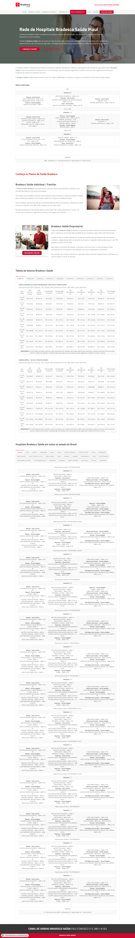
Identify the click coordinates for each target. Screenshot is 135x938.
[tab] (20, 278)
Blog (89, 12)
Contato (96, 12)
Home (24, 12)
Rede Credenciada (77, 12)
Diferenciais (63, 12)
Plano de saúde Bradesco (25, 188)
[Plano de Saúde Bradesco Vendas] (23, 5)
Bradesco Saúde (34, 12)
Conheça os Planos (49, 12)
